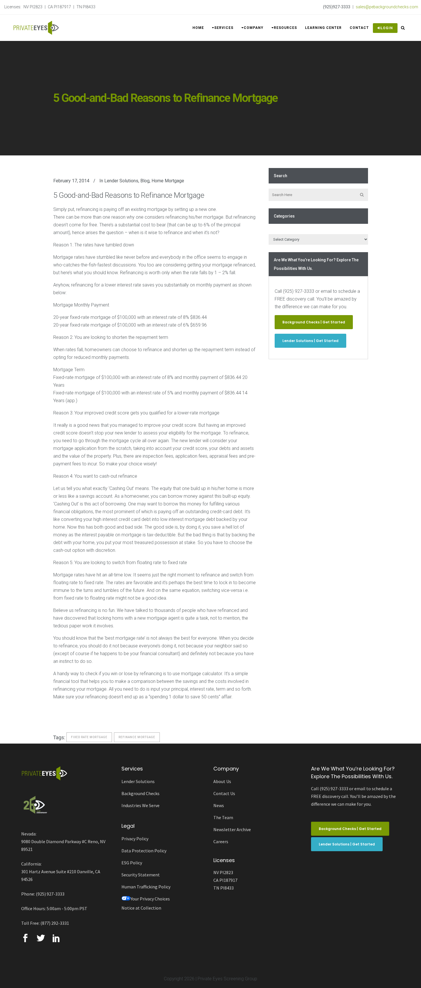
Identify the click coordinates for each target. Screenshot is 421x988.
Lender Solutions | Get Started (310, 340)
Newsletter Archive (232, 829)
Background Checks (140, 793)
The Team (223, 817)
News (218, 805)
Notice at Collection (141, 908)
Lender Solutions (121, 180)
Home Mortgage (168, 180)
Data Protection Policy (143, 850)
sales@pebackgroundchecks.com (387, 7)
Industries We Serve (140, 805)
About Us (222, 781)
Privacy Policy (134, 838)
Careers (220, 841)
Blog (144, 180)
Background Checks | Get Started (313, 322)
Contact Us (224, 793)
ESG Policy (131, 863)
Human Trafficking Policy (145, 887)
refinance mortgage (137, 737)
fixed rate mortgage (89, 737)
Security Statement (140, 875)
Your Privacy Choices (150, 899)
